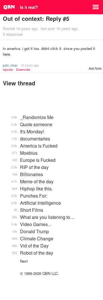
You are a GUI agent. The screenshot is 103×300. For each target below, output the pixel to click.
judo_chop (10, 65)
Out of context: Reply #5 (36, 18)
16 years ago (30, 65)
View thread (19, 83)
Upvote (8, 69)
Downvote (23, 69)
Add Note (95, 68)
